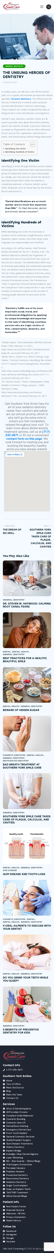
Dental (7, 652)
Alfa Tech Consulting (13, 1248)
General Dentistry (14, 66)
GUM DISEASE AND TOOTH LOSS (24, 874)
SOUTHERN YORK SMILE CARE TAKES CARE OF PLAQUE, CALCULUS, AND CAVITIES (27, 819)
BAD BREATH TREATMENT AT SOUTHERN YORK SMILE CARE (22, 766)
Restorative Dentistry (16, 761)
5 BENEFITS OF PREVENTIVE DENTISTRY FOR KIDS (21, 1031)
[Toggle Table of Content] (31, 144)
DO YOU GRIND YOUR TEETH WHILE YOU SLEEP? (25, 979)
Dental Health (20, 652)
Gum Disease (10, 870)
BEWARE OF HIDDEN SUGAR (21, 710)
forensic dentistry (21, 98)
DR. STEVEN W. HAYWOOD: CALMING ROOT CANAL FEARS (27, 605)
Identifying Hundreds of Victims (19, 152)
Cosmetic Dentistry (14, 755)
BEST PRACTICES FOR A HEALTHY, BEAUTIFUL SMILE (25, 660)
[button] (41, 6)
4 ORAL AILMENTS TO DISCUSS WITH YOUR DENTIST (27, 927)
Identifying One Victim (15, 148)
